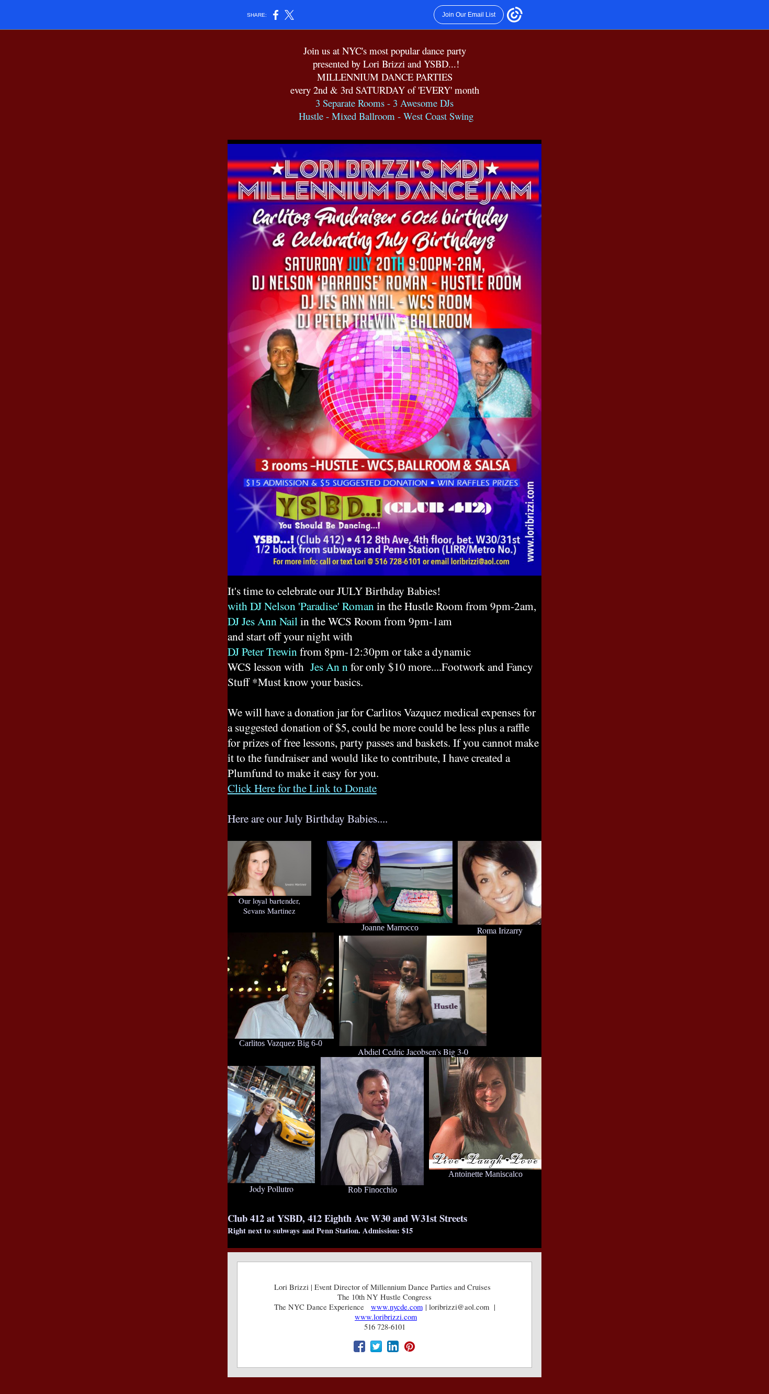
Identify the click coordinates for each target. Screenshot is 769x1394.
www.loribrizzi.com (386, 1317)
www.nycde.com (397, 1307)
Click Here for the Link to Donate (302, 787)
